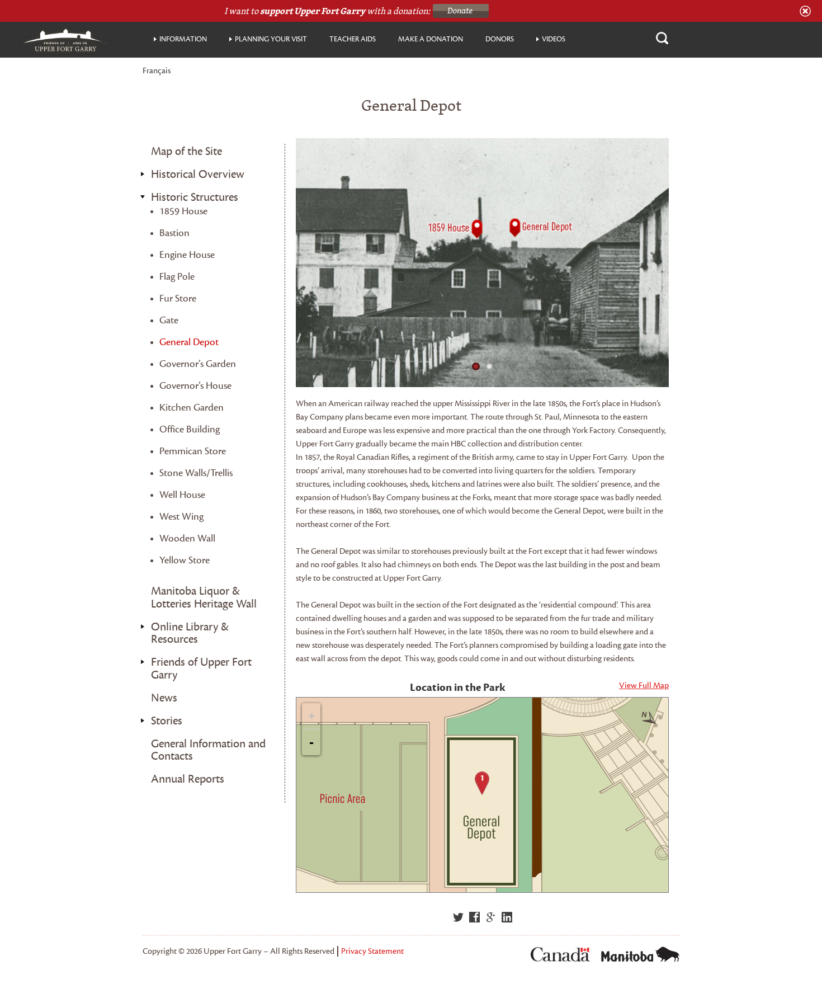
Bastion (174, 233)
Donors (499, 39)
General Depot (189, 342)
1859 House (183, 211)
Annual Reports (187, 779)
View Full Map (644, 685)
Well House (182, 494)
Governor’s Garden (197, 363)
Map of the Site (186, 151)
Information (183, 39)
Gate (168, 320)
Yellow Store (184, 560)
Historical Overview (197, 174)
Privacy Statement (372, 951)
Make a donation (430, 39)
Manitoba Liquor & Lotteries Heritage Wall (204, 597)
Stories (166, 721)
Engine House (187, 254)
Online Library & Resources (190, 633)
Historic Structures (194, 197)
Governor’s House (195, 385)
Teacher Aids (352, 39)
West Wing (181, 516)
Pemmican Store (192, 451)
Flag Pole (177, 276)
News (164, 698)
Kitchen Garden (191, 407)
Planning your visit (271, 39)
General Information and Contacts (208, 750)
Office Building (189, 429)
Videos (553, 39)
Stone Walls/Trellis (196, 473)
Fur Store (177, 298)
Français (157, 71)
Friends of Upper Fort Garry (201, 668)
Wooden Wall (187, 538)
